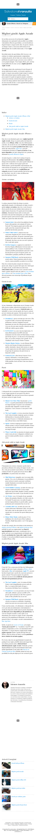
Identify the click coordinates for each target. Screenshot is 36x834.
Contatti (12, 824)
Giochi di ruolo (13, 121)
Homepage (8, 822)
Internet (24, 15)
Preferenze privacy (23, 825)
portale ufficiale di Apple (16, 154)
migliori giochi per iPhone (9, 527)
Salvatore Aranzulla (7, 35)
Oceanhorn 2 (9, 318)
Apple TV (26, 571)
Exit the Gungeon (10, 245)
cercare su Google (19, 625)
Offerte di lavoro (24, 824)
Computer (12, 15)
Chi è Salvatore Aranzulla (18, 822)
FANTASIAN (9, 331)
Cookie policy (15, 825)
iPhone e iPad (27, 569)
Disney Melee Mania (11, 517)
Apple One (19, 148)
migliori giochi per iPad (25, 527)
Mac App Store (6, 621)
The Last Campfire (11, 582)
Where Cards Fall (10, 432)
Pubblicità (17, 824)
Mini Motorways (10, 477)
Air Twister (8, 496)
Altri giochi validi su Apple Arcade (18, 126)
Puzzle (10, 123)
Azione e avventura (14, 118)
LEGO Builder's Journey (12, 488)
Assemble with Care (11, 506)
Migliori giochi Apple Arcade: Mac (15, 129)
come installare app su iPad (19, 273)
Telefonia (18, 15)
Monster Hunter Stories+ (12, 343)
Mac (11, 571)
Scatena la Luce (10, 355)
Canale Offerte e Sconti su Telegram (17, 23)
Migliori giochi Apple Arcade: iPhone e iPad (17, 116)
